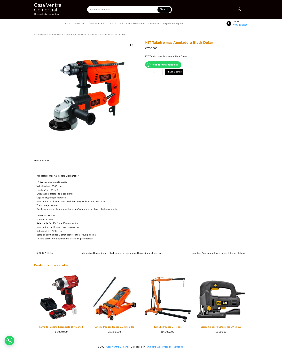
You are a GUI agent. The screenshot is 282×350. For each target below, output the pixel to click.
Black (217, 253)
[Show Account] (239, 9)
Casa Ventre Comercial (48, 7)
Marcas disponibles (50, 34)
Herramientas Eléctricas (150, 253)
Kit (229, 253)
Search (164, 9)
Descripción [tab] (41, 160)
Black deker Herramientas (74, 34)
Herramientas (100, 253)
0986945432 (240, 25)
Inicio (37, 34)
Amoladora (207, 253)
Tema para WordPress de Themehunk (164, 346)
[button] (132, 45)
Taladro (241, 253)
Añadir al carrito (174, 72)
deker (224, 253)
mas (234, 253)
